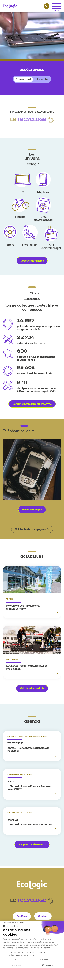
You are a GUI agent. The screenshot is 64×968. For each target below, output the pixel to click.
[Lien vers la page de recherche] (47, 6)
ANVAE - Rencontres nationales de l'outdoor (28, 749)
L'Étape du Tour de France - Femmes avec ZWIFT (29, 788)
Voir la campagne (32, 509)
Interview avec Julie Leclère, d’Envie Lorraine (23, 607)
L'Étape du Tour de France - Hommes (29, 824)
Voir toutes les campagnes (30, 529)
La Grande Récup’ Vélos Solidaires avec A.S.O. (26, 667)
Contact (43, 916)
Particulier (43, 79)
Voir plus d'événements (32, 844)
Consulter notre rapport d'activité (32, 403)
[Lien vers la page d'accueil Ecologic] (10, 6)
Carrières (21, 916)
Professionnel (23, 79)
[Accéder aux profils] (56, 6)
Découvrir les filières (32, 260)
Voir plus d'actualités (32, 688)
